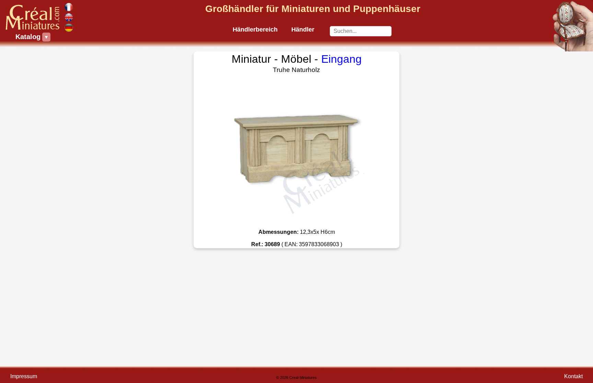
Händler (302, 29)
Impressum (23, 376)
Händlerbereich (255, 29)
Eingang (341, 59)
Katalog (28, 36)
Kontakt (573, 376)
